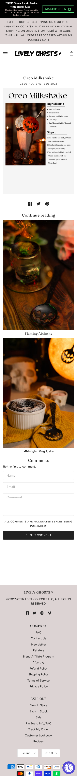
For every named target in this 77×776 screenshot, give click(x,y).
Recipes (38, 741)
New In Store (38, 705)
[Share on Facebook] (29, 203)
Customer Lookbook (38, 735)
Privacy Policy (38, 686)
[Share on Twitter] (38, 203)
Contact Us (38, 638)
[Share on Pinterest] (47, 203)
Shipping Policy (38, 674)
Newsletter (38, 644)
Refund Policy (38, 668)
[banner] (37, 53)
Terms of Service (38, 680)
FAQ (38, 632)
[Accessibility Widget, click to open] (68, 767)
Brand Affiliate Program (38, 656)
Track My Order (38, 729)
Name (10, 474)
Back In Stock (39, 711)
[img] (27, 613)
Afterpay (38, 662)
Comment (13, 497)
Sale (38, 717)
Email (10, 486)
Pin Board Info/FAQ (39, 723)
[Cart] (72, 54)
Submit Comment (38, 535)
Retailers (38, 650)
